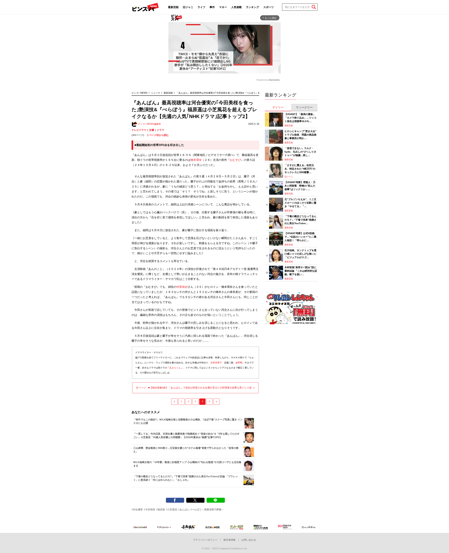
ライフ (201, 7)
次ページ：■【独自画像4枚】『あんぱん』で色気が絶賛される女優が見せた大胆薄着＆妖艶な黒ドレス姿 (194, 387)
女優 (151, 130)
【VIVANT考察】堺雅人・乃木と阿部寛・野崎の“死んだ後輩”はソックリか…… (299, 185)
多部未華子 (216, 362)
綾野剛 (239, 362)
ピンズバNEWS (140, 93)
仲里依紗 (182, 286)
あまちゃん (175, 367)
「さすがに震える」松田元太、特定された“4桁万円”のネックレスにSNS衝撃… (299, 168)
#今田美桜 (149, 509)
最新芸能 (173, 7)
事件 (212, 7)
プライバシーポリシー (205, 539)
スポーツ (268, 7)
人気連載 (236, 7)
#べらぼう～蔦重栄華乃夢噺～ (207, 509)
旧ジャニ (188, 7)
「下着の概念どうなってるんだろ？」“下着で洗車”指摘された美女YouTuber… (300, 219)
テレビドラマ (139, 130)
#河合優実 (137, 509)
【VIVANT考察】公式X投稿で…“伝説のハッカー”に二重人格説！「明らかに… (300, 237)
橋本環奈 (196, 159)
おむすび (235, 159)
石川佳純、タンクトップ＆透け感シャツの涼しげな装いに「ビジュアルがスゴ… (300, 254)
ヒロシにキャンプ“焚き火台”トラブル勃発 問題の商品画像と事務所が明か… (300, 134)
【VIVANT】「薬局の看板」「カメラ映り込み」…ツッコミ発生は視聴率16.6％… (300, 117)
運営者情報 (229, 539)
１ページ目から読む (158, 135)
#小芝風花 (171, 509)
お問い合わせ (248, 539)
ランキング (252, 7)
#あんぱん (183, 509)
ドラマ (160, 130)
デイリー (278, 107)
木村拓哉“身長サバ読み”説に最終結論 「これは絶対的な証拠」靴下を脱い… (300, 271)
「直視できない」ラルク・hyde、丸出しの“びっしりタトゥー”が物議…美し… (300, 151)
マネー (223, 7)
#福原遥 (160, 509)
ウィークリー (304, 107)
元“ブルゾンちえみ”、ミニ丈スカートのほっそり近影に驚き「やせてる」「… (300, 202)
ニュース (155, 93)
